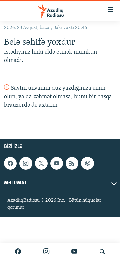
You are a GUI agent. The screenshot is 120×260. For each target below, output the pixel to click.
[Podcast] (87, 163)
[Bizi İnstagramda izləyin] (46, 251)
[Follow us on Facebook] (10, 163)
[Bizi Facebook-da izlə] (18, 251)
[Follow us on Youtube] (56, 163)
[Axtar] (102, 251)
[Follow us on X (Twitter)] (41, 163)
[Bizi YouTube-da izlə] (74, 251)
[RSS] (72, 163)
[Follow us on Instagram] (25, 163)
